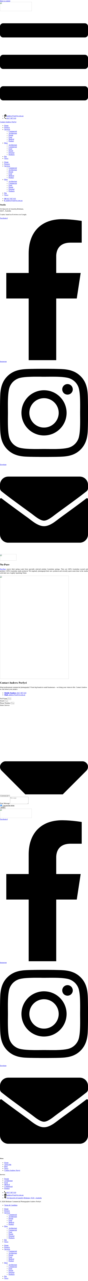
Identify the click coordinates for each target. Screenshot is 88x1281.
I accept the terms (8, 805)
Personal (11, 153)
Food (10, 137)
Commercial (13, 131)
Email (2, 701)
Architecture (13, 133)
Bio (5, 156)
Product (11, 141)
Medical (11, 139)
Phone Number (5, 703)
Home (6, 125)
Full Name (4, 698)
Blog (6, 143)
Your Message (5, 803)
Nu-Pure (3, 569)
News (6, 158)
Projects (7, 127)
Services (7, 129)
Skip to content (5, 1)
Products (11, 154)
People (11, 135)
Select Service (5, 705)
